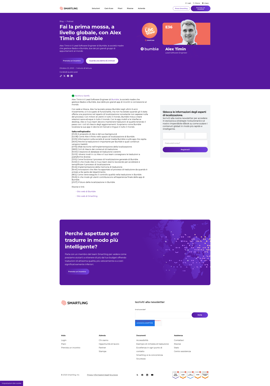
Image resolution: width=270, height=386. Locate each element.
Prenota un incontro (200, 8)
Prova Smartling (181, 8)
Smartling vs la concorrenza (149, 355)
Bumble (115, 99)
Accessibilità (142, 340)
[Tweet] (64, 76)
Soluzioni (96, 8)
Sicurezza (141, 359)
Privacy (90, 375)
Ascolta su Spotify (82, 96)
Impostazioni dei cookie (11, 383)
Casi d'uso (109, 8)
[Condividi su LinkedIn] (71, 76)
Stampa (102, 351)
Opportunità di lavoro (109, 344)
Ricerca (197, 3)
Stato (176, 348)
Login (189, 3)
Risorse (130, 8)
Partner (102, 348)
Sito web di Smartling (87, 196)
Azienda (141, 8)
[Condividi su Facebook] (68, 76)
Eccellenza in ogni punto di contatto (149, 350)
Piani (120, 8)
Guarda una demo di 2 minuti (102, 61)
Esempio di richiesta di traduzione (152, 344)
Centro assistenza (182, 351)
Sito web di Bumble (86, 191)
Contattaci (179, 340)
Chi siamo (103, 340)
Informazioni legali (101, 375)
